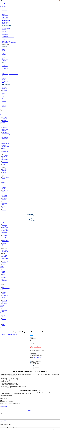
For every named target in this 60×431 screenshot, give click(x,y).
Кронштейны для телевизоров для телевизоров (11, 74)
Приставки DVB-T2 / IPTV (6, 42)
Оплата (31, 413)
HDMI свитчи (4, 87)
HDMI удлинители (4, 196)
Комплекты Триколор (5, 21)
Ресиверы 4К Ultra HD (5, 17)
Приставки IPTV (9, 41)
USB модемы (4, 170)
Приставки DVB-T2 (5, 155)
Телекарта (3, 206)
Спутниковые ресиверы (6, 11)
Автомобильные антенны (10, 37)
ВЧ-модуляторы (4, 147)
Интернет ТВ (4, 53)
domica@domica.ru (2, 421)
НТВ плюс (3, 205)
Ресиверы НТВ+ (4, 132)
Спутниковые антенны (5, 142)
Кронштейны (4, 72)
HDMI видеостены (4, 88)
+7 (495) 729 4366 (30, 409)
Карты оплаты (4, 29)
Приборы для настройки (5, 30)
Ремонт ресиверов (4, 117)
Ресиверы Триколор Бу (5, 231)
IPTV (2, 104)
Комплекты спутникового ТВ (6, 134)
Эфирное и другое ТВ (5, 34)
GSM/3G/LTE (2, 267)
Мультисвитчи (4, 51)
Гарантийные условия (5, 121)
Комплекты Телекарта (5, 139)
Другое (3, 98)
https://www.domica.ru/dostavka (38, 357)
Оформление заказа (4, 120)
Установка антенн (4, 116)
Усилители (3, 50)
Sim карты (3, 65)
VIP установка (4, 105)
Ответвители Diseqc (5, 189)
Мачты (3, 73)
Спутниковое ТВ (4, 10)
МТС (2, 207)
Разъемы (3, 82)
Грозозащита (3, 192)
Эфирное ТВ (4, 208)
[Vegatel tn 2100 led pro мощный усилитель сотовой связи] (9, 334)
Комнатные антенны (5, 36)
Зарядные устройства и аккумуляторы (7, 97)
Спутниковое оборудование (6, 141)
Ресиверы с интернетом (5, 133)
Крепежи (3, 74)
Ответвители (4, 262)
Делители (3, 49)
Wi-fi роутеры (4, 59)
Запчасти (3, 93)
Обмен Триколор (4, 148)
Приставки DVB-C (4, 41)
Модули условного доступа (6, 28)
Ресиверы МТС (4, 14)
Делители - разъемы (5, 66)
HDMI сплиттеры (4, 195)
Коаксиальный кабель (5, 68)
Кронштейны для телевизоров (6, 184)
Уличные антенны (4, 37)
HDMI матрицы (4, 199)
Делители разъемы (4, 280)
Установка (1, 312)
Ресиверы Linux (4, 130)
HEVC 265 (3, 158)
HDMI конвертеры (4, 86)
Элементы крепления (5, 69)
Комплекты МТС (4, 23)
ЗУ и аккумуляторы (4, 203)
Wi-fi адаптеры (4, 273)
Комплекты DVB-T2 (5, 162)
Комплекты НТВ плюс (5, 22)
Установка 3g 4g (4, 106)
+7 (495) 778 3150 (30, 410)
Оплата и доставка (33, 338)
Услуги (1, 114)
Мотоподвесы (4, 31)
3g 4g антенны (4, 169)
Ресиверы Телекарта (5, 15)
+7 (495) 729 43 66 (3, 6)
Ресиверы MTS (4, 128)
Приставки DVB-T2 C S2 (5, 159)
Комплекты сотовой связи (5, 177)
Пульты (3, 96)
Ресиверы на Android (5, 18)
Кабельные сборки (4, 67)
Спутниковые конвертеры (5, 27)
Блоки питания (4, 202)
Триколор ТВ (4, 101)
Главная (3, 324)
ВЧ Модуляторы (4, 264)
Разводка (3, 75)
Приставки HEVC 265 (13, 42)
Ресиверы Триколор (4, 127)
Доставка (31, 412)
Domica (5, 420)
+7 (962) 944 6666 (30, 407)
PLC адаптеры (4, 64)
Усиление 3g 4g (4, 211)
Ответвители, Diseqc (5, 80)
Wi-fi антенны (4, 60)
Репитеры (7, 59)
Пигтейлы (3, 274)
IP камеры (3, 279)
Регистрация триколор (3, 406)
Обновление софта (4, 118)
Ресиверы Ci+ (4, 16)
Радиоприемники (4, 90)
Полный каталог (2, 122)
